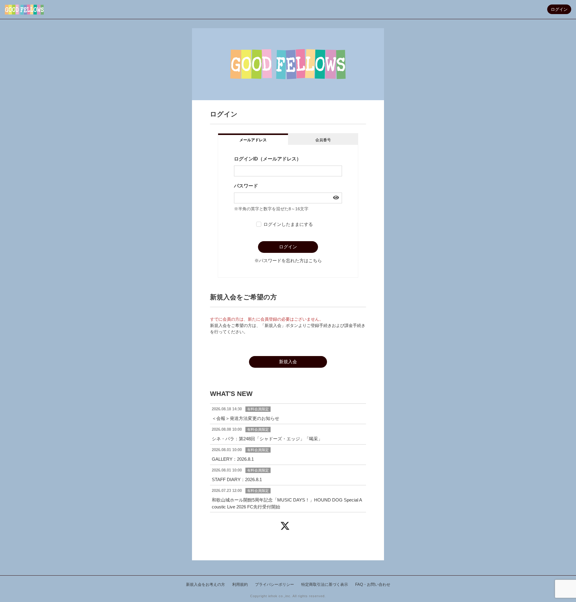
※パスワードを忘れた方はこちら (288, 260)
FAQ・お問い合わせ (372, 584)
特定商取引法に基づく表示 (324, 584)
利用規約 (240, 584)
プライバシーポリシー (274, 584)
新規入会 (288, 361)
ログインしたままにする (288, 224)
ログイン (559, 9)
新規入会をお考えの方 (205, 584)
